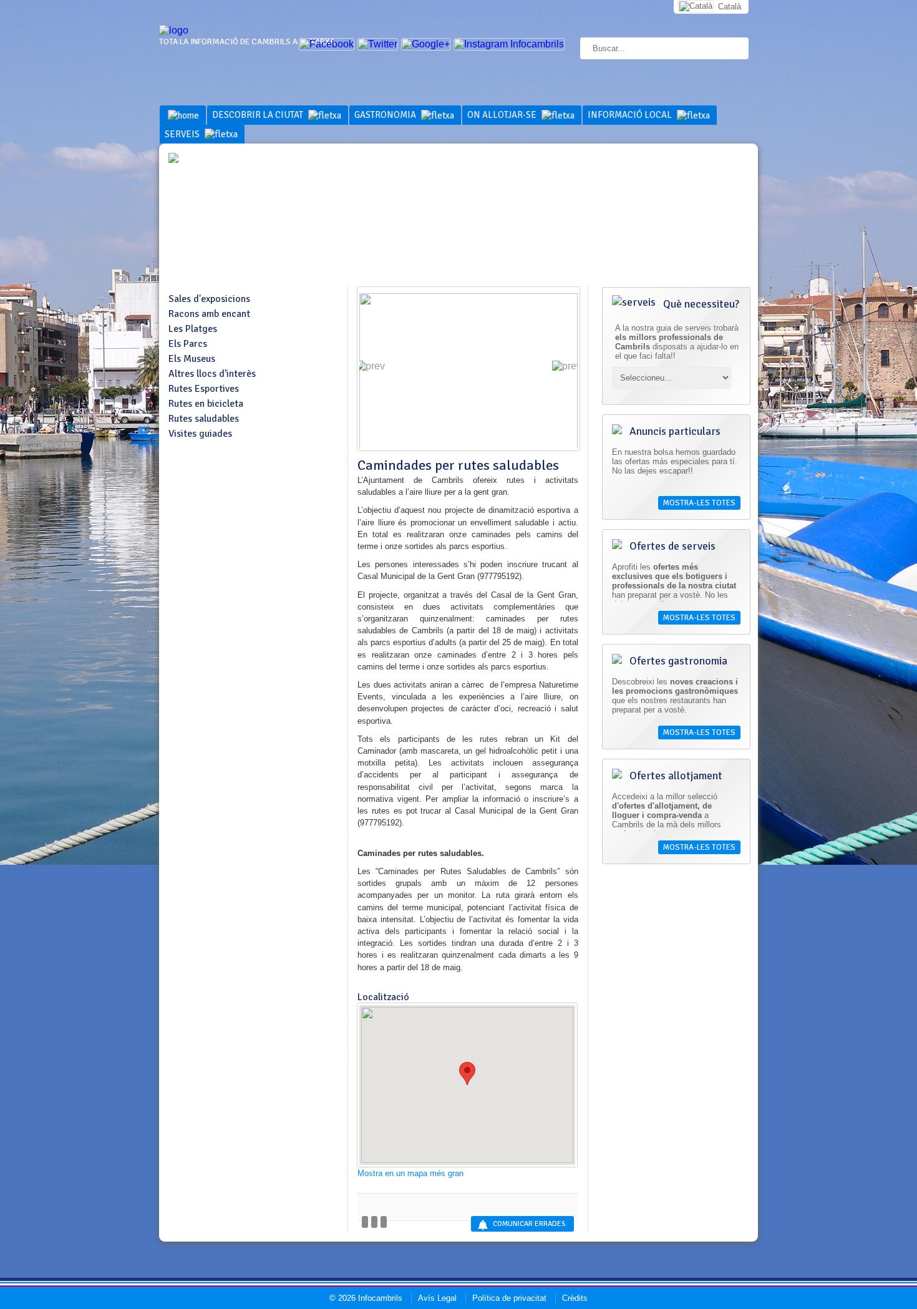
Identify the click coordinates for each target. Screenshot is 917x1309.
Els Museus (191, 359)
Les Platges (192, 329)
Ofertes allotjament (674, 775)
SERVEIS (183, 134)
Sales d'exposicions (209, 299)
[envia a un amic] (374, 1222)
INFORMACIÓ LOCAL (631, 114)
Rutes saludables (203, 418)
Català (729, 6)
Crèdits (575, 1298)
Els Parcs (187, 344)
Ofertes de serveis (671, 546)
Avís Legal (437, 1298)
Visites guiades (200, 433)
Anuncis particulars (673, 431)
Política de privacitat (509, 1298)
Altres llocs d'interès (212, 373)
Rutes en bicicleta (205, 403)
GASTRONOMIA (386, 114)
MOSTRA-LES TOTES (699, 503)
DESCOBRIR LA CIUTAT (258, 114)
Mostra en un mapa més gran (410, 1173)
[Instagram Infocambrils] (509, 44)
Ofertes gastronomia (677, 661)
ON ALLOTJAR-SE (502, 114)
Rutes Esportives (203, 388)
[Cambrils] (173, 30)
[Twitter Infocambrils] (377, 44)
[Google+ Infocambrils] (425, 44)
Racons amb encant (209, 314)
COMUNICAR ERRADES (529, 1224)
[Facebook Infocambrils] (326, 44)
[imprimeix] (384, 1222)
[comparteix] (365, 1222)
